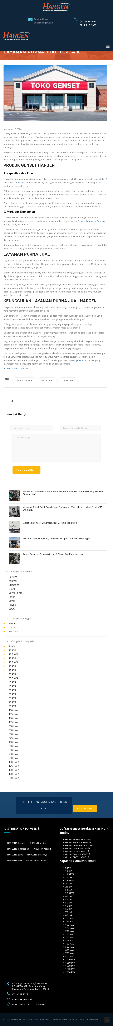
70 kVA (12, 702)
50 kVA (12, 690)
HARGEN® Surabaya (37, 854)
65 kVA (12, 698)
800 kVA (13, 758)
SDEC (12, 608)
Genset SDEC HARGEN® (77, 857)
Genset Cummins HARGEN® (79, 845)
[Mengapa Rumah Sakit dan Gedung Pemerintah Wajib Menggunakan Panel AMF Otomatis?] (14, 511)
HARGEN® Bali (14, 860)
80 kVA (12, 706)
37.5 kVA (13, 678)
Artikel (7, 368)
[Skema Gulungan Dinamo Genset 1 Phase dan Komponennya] (14, 558)
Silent (12, 623)
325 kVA (13, 738)
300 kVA (13, 734)
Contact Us (84, 808)
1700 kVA (14, 774)
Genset (36, 1019)
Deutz (12, 588)
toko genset (68, 380)
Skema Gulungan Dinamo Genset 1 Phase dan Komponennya (53, 554)
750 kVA (13, 754)
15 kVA (12, 658)
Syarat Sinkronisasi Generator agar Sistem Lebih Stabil (50, 522)
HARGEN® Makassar (35, 860)
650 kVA (13, 750)
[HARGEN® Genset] (56, 7)
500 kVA (13, 746)
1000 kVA (14, 762)
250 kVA (13, 730)
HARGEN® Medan (37, 843)
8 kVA (12, 646)
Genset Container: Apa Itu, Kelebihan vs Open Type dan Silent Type (56, 538)
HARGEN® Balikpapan (18, 848)
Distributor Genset (19, 368)
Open (12, 627)
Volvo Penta (15, 592)
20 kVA (12, 666)
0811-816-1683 (88, 25)
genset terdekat (24, 380)
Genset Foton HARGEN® (77, 848)
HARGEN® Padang (42, 848)
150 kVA (13, 718)
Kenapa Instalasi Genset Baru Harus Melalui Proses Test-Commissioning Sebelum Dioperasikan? (63, 493)
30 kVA (12, 674)
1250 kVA (14, 766)
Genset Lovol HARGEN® (77, 851)
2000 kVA (19, 182)
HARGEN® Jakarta (16, 843)
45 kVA (12, 686)
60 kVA (12, 694)
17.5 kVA (13, 662)
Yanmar (100, 221)
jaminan (80, 360)
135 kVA (13, 714)
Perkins (81, 221)
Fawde (12, 604)
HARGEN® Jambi (15, 854)
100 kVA (13, 710)
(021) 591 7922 (88, 21)
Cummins (90, 221)
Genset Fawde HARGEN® (77, 854)
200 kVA (13, 726)
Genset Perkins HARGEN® (78, 839)
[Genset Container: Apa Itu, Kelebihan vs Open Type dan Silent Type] (14, 542)
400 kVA (13, 742)
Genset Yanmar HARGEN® (78, 842)
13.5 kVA (13, 654)
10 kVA (12, 650)
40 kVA (12, 682)
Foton (12, 596)
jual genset (47, 380)
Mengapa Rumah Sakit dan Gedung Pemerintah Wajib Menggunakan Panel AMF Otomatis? (62, 508)
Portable (14, 631)
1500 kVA (14, 770)
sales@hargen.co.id (22, 999)
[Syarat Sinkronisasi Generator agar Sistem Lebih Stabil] (14, 527)
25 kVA (12, 670)
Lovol (12, 600)
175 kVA (13, 722)
